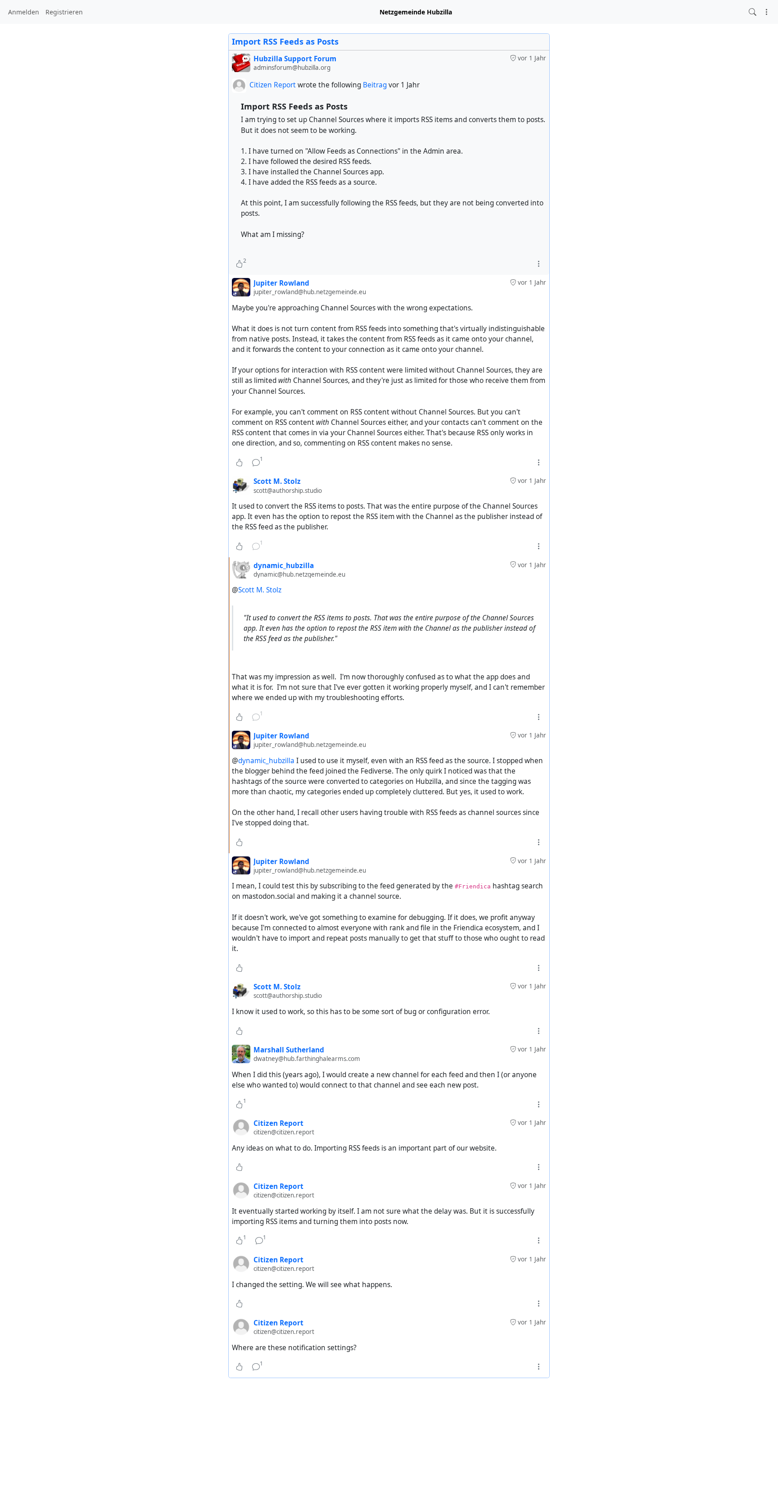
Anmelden (23, 12)
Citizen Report (272, 85)
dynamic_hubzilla (266, 760)
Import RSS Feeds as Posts (285, 41)
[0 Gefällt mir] (239, 462)
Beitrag (376, 85)
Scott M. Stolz (259, 590)
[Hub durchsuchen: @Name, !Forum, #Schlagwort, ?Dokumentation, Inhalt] (753, 12)
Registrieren (64, 12)
